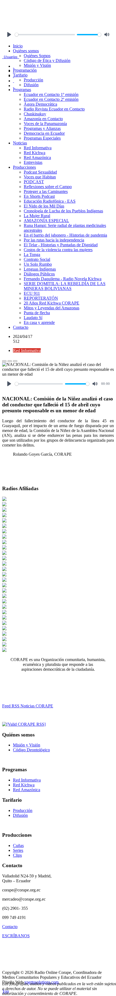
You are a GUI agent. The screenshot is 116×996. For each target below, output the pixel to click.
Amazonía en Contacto (43, 118)
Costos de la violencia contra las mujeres (58, 249)
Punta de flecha (37, 312)
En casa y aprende (39, 322)
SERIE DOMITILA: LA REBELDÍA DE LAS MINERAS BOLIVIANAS (64, 286)
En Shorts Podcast (39, 196)
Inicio (18, 46)
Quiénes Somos (37, 55)
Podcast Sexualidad (40, 172)
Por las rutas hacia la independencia (54, 240)
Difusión (31, 84)
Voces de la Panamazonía (45, 123)
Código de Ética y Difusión (47, 60)
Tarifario (20, 75)
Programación (25, 70)
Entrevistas (33, 162)
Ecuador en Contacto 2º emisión (51, 99)
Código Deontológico (31, 750)
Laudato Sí (33, 317)
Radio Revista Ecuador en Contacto (54, 109)
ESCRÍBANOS (16, 935)
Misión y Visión (37, 65)
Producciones (24, 167)
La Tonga (32, 254)
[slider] (45, 34)
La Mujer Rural (37, 215)
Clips (17, 855)
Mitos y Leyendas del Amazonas (51, 308)
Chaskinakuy (35, 114)
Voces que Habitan (40, 177)
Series (18, 850)
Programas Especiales (42, 138)
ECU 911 (32, 293)
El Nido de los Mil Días (44, 206)
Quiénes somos (26, 51)
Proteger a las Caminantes (46, 191)
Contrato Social (37, 259)
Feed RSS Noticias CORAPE (27, 706)
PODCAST (34, 181)
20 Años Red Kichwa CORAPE (51, 303)
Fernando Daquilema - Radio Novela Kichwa (62, 278)
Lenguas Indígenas (40, 269)
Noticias (20, 143)
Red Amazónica (37, 157)
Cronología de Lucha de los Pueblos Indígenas (63, 211)
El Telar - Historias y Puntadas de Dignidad (61, 245)
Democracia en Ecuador (44, 133)
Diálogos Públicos (39, 274)
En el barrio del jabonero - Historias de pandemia (65, 235)
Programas (22, 89)
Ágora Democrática (40, 104)
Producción (33, 80)
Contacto (20, 327)
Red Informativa (38, 148)
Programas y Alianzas (42, 128)
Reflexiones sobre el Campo (48, 186)
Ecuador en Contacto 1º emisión (51, 94)
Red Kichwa (34, 152)
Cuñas (18, 845)
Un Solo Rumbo (38, 264)
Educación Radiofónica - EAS (50, 201)
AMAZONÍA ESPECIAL (46, 220)
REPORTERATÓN (41, 298)
